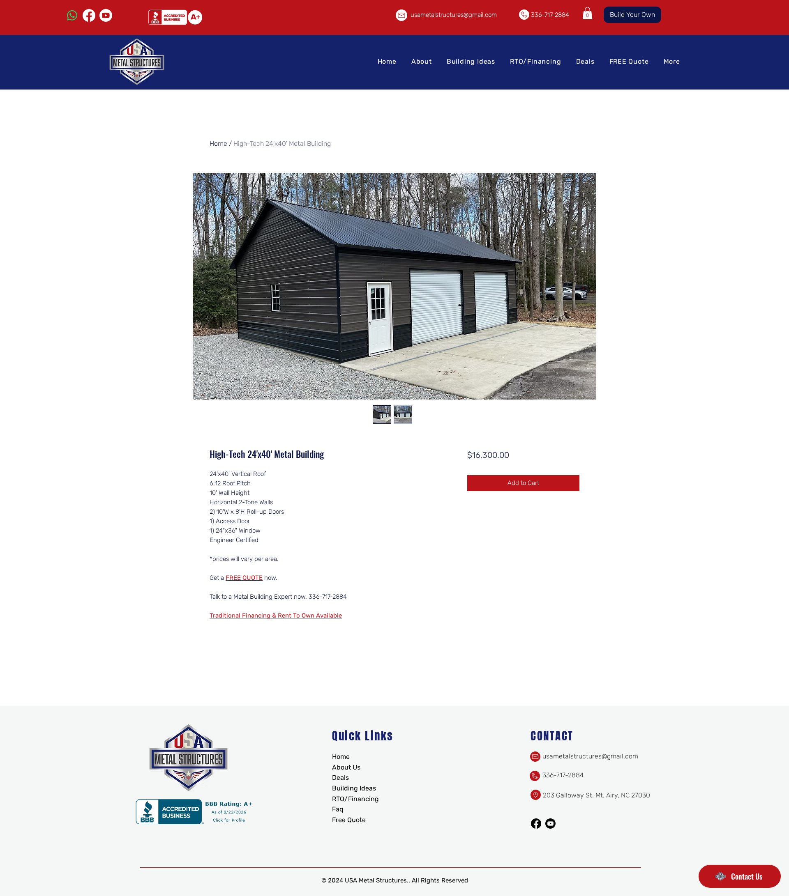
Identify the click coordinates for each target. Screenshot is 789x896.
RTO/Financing (355, 799)
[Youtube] (105, 15)
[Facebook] (89, 15)
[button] (587, 13)
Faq (338, 809)
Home (218, 143)
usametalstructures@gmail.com (454, 14)
